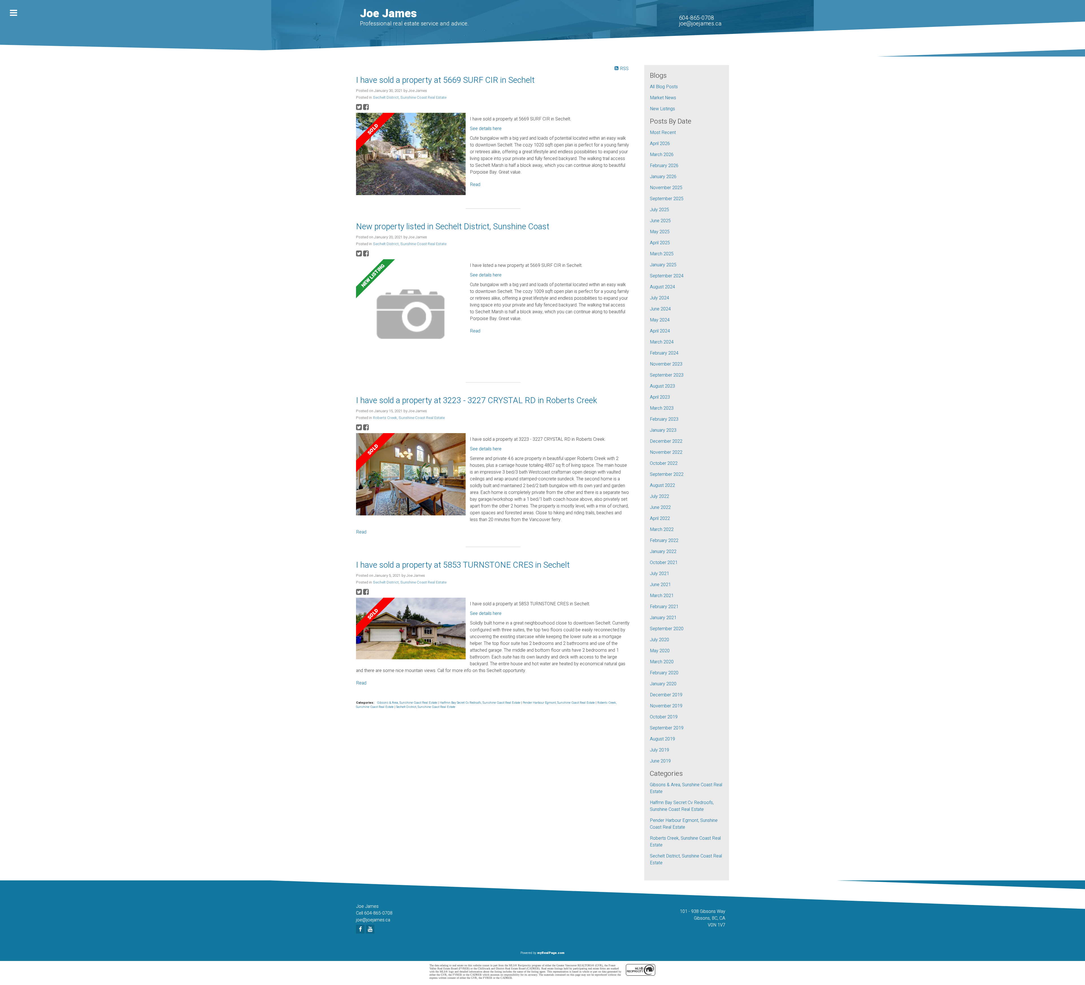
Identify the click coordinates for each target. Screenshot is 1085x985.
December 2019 (666, 695)
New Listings (662, 108)
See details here (486, 128)
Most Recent (663, 132)
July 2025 (659, 209)
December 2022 (666, 441)
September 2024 (666, 276)
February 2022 (664, 540)
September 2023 (666, 375)
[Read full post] (411, 155)
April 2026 (660, 143)
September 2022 (666, 474)
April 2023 (660, 397)
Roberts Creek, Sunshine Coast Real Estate (409, 418)
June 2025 (660, 220)
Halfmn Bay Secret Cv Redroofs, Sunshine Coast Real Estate (480, 703)
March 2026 (662, 154)
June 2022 (660, 507)
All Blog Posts (664, 86)
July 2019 (659, 750)
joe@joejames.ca (700, 24)
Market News (663, 97)
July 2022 (659, 496)
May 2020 (660, 650)
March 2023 (662, 408)
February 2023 (664, 419)
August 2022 (662, 485)
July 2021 (659, 573)
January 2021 (663, 617)
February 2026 (664, 165)
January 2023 (663, 430)
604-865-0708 (696, 18)
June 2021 (660, 584)
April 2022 (660, 518)
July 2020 (659, 639)
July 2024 (659, 298)
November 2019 (666, 706)
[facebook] (361, 929)
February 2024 (664, 353)
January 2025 (663, 265)
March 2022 (662, 529)
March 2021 (662, 595)
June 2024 (660, 309)
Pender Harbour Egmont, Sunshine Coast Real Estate (559, 703)
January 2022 (663, 551)
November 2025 (666, 187)
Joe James (388, 13)
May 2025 (660, 231)
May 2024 (660, 320)
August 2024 (662, 287)
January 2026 (663, 176)
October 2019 (664, 717)
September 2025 (666, 198)
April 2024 (660, 331)
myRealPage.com (551, 953)
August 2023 (662, 386)
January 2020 (663, 684)
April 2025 (660, 242)
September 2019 (666, 728)
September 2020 (666, 628)
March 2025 (662, 253)
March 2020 (662, 661)
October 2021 (664, 562)
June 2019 (660, 761)
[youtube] (371, 929)
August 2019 (662, 739)
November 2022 (666, 452)
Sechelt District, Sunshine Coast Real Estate (409, 97)
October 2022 (664, 463)
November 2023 (666, 364)
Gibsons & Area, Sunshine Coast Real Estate (407, 703)
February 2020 (664, 672)
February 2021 (664, 606)
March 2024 (662, 342)
